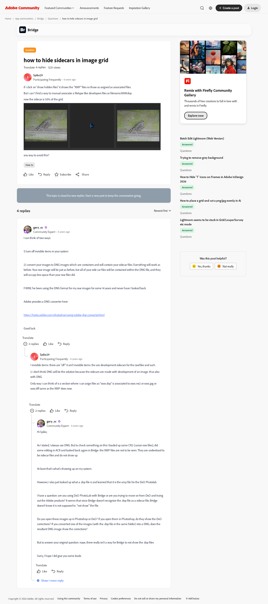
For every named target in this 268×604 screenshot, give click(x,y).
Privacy (104, 598)
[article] (94, 286)
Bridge (40, 18)
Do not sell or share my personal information (157, 598)
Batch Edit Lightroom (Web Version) (202, 138)
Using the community (68, 598)
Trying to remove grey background (201, 157)
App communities (24, 18)
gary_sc (38, 227)
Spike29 (38, 75)
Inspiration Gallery (139, 8)
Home (8, 18)
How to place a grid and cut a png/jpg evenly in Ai (210, 200)
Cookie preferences (121, 598)
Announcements (89, 8)
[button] (229, 8)
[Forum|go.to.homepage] (22, 8)
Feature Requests (114, 8)
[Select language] (210, 8)
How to (29, 164)
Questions (53, 18)
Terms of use (90, 598)
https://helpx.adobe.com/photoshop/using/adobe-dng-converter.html (64, 315)
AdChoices (193, 598)
